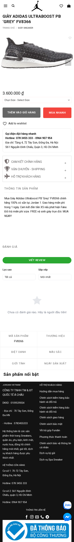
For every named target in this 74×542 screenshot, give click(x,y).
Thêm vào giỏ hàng (21, 112)
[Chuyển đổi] (65, 162)
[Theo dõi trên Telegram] (47, 517)
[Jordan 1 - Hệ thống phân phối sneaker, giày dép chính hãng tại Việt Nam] (37, 6)
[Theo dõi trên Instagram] (32, 517)
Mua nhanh (57, 112)
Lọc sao (7, 269)
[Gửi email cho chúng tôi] (37, 517)
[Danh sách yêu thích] (61, 6)
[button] (5, 5)
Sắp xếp (43, 269)
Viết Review (37, 260)
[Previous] (6, 63)
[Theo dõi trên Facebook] (26, 517)
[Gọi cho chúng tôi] (42, 517)
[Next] (68, 63)
